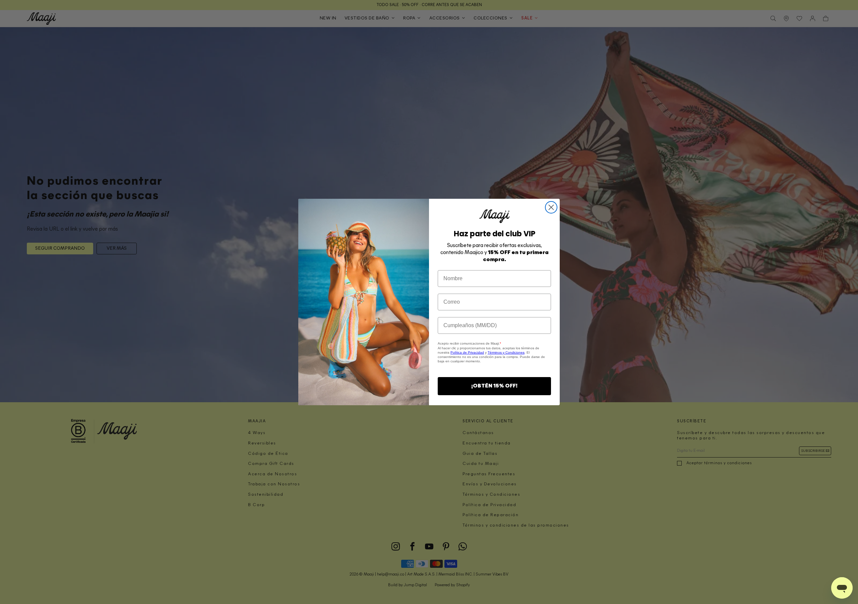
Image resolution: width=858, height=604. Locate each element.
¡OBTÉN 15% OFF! (494, 386)
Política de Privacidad (467, 352)
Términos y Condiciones (506, 352)
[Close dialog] (551, 207)
